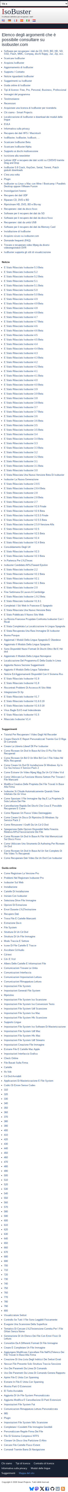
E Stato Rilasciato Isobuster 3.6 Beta (23, 420)
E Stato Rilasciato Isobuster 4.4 (21, 344)
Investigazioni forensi (15, 191)
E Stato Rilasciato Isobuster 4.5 (21, 335)
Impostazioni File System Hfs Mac (22, 1035)
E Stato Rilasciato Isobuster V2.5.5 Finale (26, 515)
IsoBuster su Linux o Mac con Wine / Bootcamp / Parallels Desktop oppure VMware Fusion (35, 185)
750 (6, 1288)
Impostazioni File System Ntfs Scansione (26, 1422)
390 (6, 1125)
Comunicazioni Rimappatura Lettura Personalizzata (31, 1409)
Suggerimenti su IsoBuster (18, 81)
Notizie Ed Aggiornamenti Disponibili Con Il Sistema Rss (33, 674)
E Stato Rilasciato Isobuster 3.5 (21, 425)
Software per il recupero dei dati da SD (24, 213)
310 (6, 1089)
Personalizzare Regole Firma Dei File (23, 1431)
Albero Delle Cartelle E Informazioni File (25, 963)
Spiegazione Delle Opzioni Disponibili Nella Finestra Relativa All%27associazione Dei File (31, 830)
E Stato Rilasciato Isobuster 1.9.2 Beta (24, 596)
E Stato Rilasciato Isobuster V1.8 (21, 683)
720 (6, 1274)
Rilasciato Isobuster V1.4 (17, 719)
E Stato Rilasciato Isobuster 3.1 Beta (23, 466)
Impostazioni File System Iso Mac (22, 1013)
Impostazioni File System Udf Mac (22, 1031)
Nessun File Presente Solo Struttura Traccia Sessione (32, 1364)
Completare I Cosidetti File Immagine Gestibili (28, 1427)
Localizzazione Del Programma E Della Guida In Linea (32, 660)
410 (6, 1135)
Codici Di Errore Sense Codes (19, 1085)
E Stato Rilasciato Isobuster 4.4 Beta (23, 348)
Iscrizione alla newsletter (17, 155)
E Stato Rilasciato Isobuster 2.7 (21, 502)
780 (6, 1301)
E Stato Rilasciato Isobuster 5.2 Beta (23, 276)
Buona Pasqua (11, 635)
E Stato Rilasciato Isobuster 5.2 (21, 272)
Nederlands (35, 20)
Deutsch (10, 20)
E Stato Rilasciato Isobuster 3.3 (21, 443)
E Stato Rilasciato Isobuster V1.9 (21, 678)
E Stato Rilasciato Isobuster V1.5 (21, 714)
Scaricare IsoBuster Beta (17, 142)
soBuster (16, 11)
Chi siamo (6, 1463)
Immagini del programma (17, 94)
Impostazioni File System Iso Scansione (25, 999)
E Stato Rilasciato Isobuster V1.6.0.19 (24, 701)
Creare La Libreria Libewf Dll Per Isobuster (26, 746)
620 (6, 1229)
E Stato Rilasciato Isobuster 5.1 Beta (23, 285)
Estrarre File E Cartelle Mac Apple (22, 1049)
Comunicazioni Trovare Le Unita (21, 968)
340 (6, 1103)
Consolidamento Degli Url (17, 547)
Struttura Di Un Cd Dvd (16, 932)
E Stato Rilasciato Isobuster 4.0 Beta (23, 384)
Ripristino (9, 995)
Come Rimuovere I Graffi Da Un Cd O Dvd (26, 824)
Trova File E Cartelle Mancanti (20, 918)
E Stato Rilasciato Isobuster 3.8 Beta (23, 402)
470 (6, 1162)
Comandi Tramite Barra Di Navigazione (24, 1449)
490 (6, 1171)
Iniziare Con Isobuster (15, 896)
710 (6, 1270)
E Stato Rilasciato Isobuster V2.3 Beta (24, 556)
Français (16, 20)
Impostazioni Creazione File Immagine (24, 1044)
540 (6, 1193)
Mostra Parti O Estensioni (17, 1386)
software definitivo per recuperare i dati (18, 17)
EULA (7, 124)
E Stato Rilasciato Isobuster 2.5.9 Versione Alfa (29, 524)
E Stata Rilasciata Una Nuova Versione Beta (27, 610)
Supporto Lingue (12, 1022)
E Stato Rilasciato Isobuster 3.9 (21, 389)
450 (6, 1153)
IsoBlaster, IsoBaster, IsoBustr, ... (22, 137)
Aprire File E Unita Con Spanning (21, 1377)
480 (6, 1166)
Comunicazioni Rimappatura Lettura (22, 981)
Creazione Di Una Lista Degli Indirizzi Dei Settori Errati (32, 1359)
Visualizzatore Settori (15, 1315)
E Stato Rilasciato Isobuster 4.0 (21, 380)
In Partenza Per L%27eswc (18, 560)
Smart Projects (24, 1482)
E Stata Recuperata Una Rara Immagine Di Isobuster (32, 631)
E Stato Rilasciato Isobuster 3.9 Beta (23, 393)
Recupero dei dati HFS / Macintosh (22, 133)
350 (6, 1107)
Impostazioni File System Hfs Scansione (25, 1017)
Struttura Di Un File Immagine (19, 936)
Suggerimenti (8, 1473)
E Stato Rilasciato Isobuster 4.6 (21, 326)
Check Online (11, 1058)
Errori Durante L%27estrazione (20, 909)
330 (6, 1098)
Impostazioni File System (17, 986)
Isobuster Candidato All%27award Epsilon (26, 565)
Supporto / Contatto (14, 72)
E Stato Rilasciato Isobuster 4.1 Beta (23, 375)
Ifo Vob (7, 1071)
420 (6, 1139)
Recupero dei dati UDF (16, 195)
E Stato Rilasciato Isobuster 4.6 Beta (23, 330)
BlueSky (31, 1489)
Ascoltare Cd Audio (14, 950)
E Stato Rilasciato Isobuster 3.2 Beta (23, 456)
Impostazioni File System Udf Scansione (25, 1008)
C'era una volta (12, 174)
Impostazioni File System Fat (19, 1404)
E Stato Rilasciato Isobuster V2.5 (21, 529)
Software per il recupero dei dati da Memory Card (29, 227)
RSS (63, 1489)
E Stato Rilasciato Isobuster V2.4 (21, 538)
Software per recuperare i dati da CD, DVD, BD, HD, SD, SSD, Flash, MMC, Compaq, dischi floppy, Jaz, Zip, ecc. (34, 52)
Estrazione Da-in (12, 923)
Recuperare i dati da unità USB (20, 222)
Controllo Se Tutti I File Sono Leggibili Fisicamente (30, 1319)
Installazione (10, 887)
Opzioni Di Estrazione (15, 905)
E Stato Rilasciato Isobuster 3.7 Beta (23, 411)
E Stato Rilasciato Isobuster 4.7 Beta (23, 321)
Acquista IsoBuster (14, 62)
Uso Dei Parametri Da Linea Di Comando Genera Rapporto (34, 1373)
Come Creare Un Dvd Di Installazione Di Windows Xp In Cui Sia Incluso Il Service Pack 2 (33, 766)
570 (6, 1207)
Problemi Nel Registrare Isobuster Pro (24, 878)
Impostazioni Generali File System (22, 990)
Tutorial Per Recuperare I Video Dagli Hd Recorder (30, 734)
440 (6, 1148)
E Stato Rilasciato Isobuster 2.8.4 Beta (24, 488)
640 (6, 1238)
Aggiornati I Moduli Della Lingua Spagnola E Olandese (32, 640)
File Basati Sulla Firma (16, 1062)
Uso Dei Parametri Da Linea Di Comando (25, 1368)
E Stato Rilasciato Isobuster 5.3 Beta (23, 267)
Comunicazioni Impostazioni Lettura (23, 977)
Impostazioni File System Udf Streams (24, 1040)
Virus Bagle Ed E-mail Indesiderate (22, 710)
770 (6, 1297)
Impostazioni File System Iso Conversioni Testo (29, 1004)
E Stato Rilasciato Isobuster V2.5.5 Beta (25, 520)
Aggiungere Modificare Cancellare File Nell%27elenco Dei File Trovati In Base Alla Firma (34, 1353)
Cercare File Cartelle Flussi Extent (22, 1445)
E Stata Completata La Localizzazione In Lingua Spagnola (34, 626)
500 (6, 1175)
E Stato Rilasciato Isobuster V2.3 (21, 551)
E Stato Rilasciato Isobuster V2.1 (21, 578)
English (4, 20)
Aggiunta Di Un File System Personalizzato (27, 1395)
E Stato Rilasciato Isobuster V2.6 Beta (24, 511)
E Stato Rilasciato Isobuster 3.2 (21, 452)
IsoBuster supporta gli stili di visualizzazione (27, 252)
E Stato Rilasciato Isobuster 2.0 (21, 587)
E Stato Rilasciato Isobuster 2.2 (21, 569)
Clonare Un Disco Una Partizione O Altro (25, 1440)
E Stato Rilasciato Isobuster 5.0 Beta (23, 294)
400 (6, 1130)
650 (6, 1243)
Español (22, 20)
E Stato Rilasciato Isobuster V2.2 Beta (24, 574)
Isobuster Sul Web (13, 882)
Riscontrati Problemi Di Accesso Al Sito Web (27, 687)
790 (6, 1306)
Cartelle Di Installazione (16, 891)
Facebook (47, 1489)
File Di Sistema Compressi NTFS (21, 1436)
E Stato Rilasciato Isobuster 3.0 (21, 470)
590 (6, 1216)
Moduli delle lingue (40, 1468)
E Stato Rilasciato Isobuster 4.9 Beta (23, 303)
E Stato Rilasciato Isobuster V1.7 (21, 696)
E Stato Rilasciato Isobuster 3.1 (21, 461)
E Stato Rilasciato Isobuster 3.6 (21, 416)
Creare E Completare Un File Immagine (24, 1347)
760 (6, 1292)
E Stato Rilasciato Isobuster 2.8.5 (22, 484)
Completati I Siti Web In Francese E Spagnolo (28, 605)
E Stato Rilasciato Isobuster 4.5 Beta (23, 339)
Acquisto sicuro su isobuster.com (21, 236)
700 (6, 1265)
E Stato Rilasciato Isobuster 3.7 (21, 407)
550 (6, 1198)
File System (10, 927)
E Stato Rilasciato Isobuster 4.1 (21, 371)
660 (6, 1247)
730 (6, 1279)
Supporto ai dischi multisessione (21, 151)
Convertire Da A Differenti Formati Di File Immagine (31, 1343)
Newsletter (58, 1489)
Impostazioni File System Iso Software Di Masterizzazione (35, 1026)
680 (6, 1256)
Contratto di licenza (44, 1463)
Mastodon (37, 1489)
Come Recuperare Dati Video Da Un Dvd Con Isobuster (33, 858)
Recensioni (10, 103)
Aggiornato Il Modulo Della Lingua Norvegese (27, 656)
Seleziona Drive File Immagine (20, 900)
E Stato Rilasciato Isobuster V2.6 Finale (25, 506)
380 (6, 1121)
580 (6, 1211)
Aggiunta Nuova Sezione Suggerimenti (24, 665)
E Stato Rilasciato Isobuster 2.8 (21, 493)
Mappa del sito (26, 1473)
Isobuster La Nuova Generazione (21, 479)
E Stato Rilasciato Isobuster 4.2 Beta (23, 366)
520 (6, 1184)
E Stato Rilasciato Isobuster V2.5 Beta (24, 533)
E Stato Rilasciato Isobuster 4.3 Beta (23, 357)
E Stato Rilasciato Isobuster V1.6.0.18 (24, 705)
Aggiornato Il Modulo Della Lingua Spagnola (27, 644)
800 (6, 1310)
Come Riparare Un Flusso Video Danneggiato (27, 813)
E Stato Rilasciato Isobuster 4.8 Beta (23, 312)
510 (6, 1180)
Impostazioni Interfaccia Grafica (21, 1053)
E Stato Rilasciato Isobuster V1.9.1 (22, 601)
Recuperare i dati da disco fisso (20, 209)
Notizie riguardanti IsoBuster (19, 76)
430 (6, 1144)
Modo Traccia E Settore (16, 941)
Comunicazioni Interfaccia (17, 972)
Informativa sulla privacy (17, 128)
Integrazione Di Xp (13, 692)
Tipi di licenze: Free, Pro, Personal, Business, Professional (35, 90)
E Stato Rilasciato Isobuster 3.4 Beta (23, 438)
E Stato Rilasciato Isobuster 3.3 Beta (23, 447)
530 (6, 1189)
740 (6, 1283)
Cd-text (8, 954)
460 (6, 1157)
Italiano (28, 20)
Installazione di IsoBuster (17, 231)
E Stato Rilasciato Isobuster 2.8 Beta (23, 497)
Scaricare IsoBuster (14, 58)
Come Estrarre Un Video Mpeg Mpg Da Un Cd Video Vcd (34, 772)
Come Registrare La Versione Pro (21, 873)
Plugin (7, 179)
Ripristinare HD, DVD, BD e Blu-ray (22, 204)
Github (52, 1489)
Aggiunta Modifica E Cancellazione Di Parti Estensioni (32, 1400)
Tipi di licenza (23, 1463)
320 (6, 1094)
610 (6, 1225)
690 (6, 1261)
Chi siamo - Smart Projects (18, 112)
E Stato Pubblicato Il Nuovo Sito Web (24, 614)
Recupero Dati (11, 914)
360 (6, 1112)
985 (6, 1413)
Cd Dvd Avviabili (12, 1076)
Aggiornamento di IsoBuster (18, 67)
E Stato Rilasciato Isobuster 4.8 (21, 308)
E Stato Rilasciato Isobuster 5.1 (21, 281)
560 (6, 1202)
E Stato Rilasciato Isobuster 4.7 (21, 317)
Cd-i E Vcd (9, 959)
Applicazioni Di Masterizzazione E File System (28, 1080)
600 (6, 1220)
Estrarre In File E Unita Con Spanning (24, 1382)
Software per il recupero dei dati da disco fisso (28, 218)
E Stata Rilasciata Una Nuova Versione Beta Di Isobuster (34, 475)
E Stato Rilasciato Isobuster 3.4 (21, 434)
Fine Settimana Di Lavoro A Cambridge (24, 592)
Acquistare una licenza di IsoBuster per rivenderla (30, 108)
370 (6, 1116)
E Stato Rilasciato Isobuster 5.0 (21, 290)
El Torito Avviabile (13, 1391)
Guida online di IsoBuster (17, 85)
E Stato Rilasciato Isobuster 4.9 (21, 299)
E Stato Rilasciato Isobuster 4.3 (21, 353)
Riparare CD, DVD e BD (16, 200)
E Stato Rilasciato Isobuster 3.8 (21, 398)
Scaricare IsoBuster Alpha (17, 146)
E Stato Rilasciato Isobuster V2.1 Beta (24, 583)
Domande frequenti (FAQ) (17, 240)
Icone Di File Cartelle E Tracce (20, 945)
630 (6, 1234)
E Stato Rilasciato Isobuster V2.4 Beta (24, 542)
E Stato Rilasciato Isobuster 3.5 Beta (23, 429)
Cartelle (8, 1067)
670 (6, 1252)
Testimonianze (11, 99)
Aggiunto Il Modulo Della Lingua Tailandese (26, 669)
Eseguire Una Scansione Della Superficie (25, 1324)
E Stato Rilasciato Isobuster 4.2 (21, 362)
